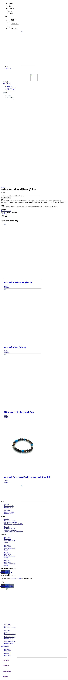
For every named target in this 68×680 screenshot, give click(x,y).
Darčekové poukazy (9, 520)
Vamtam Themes (16, 578)
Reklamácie (7, 539)
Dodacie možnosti (6, 211)
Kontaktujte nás (8, 638)
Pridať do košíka (5, 198)
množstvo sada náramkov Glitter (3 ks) (11, 196)
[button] (7, 16)
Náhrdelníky (7, 671)
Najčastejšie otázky (9, 540)
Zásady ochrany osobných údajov (13, 524)
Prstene (5, 676)
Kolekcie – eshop (13, 25)
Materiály (7, 626)
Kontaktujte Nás (8, 507)
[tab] (9, 660)
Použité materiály (9, 506)
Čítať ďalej (4, 213)
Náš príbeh (10, 6)
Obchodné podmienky (10, 522)
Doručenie (7, 537)
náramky (3, 187)
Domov (10, 3)
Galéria (10, 13)
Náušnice (6, 665)
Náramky (6, 660)
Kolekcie (10, 89)
